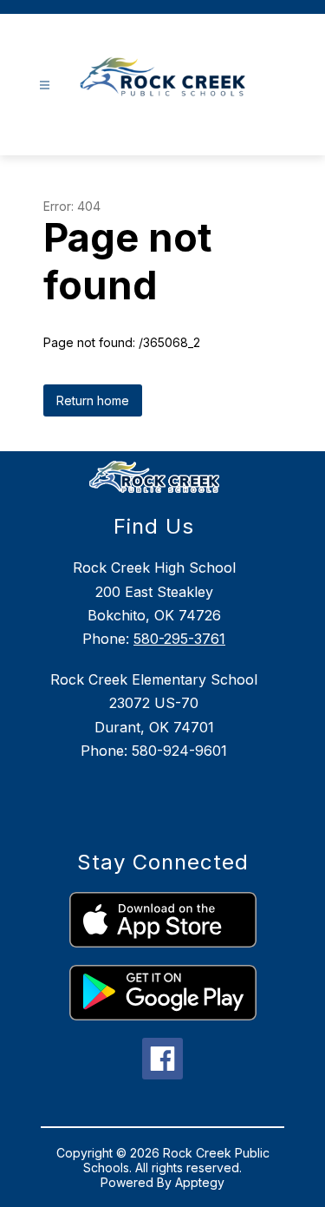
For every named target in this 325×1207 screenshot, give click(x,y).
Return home (92, 400)
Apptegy (199, 1182)
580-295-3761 (179, 638)
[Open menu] (45, 85)
